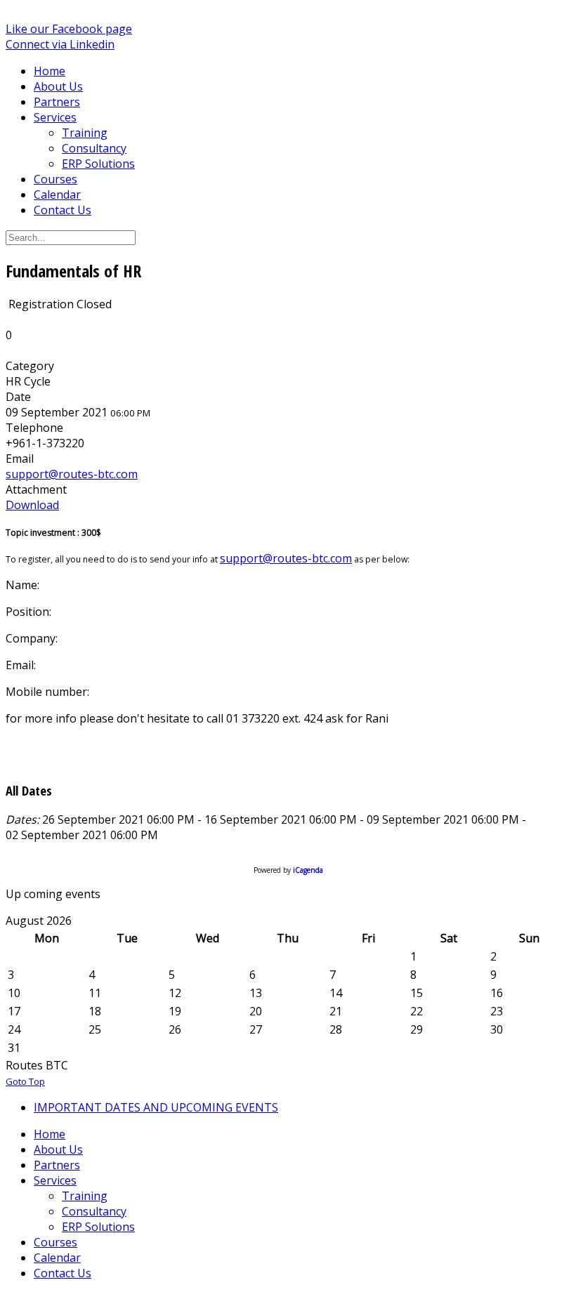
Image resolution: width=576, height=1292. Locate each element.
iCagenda (308, 870)
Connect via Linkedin (60, 44)
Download (32, 505)
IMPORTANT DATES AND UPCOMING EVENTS (156, 1107)
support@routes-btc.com (72, 474)
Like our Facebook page (69, 29)
